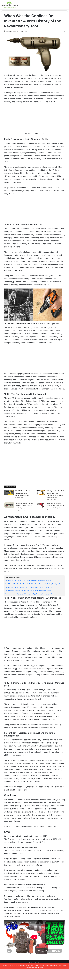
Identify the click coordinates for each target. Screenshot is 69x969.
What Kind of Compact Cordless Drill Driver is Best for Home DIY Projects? (55, 506)
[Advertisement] (34, 118)
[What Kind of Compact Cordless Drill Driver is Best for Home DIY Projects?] (41, 505)
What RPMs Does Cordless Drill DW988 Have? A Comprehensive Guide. (23, 493)
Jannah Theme (7, 965)
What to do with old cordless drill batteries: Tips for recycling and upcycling (29, 594)
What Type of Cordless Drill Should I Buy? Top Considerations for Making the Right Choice (34, 584)
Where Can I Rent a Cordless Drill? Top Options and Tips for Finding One (24, 506)
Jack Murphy (8, 31)
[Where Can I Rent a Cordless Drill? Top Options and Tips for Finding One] (9, 505)
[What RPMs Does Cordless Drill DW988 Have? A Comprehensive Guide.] (9, 492)
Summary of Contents (32, 133)
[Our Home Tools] (9, 4)
